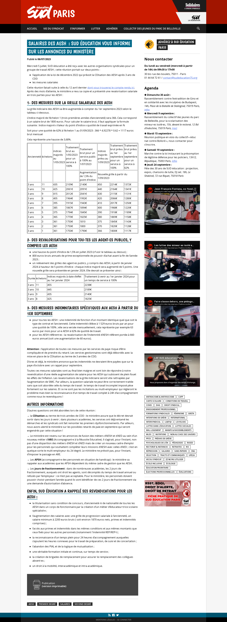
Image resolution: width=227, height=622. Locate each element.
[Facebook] (113, 615)
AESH (31, 604)
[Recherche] (201, 28)
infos (147, 109)
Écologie (170, 463)
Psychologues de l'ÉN (157, 442)
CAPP (180, 397)
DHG (158, 405)
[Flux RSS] (109, 615)
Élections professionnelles (160, 472)
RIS (187, 447)
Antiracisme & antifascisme (160, 397)
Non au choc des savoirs (182, 434)
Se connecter (124, 619)
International (178, 417)
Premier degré (47, 604)
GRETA (191, 413)
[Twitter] (117, 615)
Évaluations (185, 472)
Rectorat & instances (157, 447)
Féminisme (179, 413)
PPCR (148, 438)
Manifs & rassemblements (178, 430)
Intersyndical (153, 422)
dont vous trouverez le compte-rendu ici (110, 87)
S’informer (77, 28)
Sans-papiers (180, 451)
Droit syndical (172, 405)
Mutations (161, 434)
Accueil (32, 28)
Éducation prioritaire (157, 467)
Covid (149, 405)
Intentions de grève (156, 417)
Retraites (177, 447)
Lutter (95, 28)
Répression (151, 451)
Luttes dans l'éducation (158, 426)
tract (174, 128)
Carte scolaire (153, 401)
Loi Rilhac (181, 422)
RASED (190, 442)
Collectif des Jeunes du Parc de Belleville (152, 28)
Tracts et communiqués (172, 455)
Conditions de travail (177, 401)
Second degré (83, 604)
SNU (193, 451)
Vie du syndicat (53, 28)
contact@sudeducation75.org (180, 77)
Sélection (151, 455)
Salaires (65, 604)
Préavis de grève (163, 438)
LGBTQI (168, 422)
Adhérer (112, 28)
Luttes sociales (183, 426)
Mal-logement (153, 430)
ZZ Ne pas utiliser (174, 459)
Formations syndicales (158, 413)
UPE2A (192, 455)
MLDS (148, 434)
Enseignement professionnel (161, 409)
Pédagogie (177, 442)
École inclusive (154, 463)
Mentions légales (105, 619)
